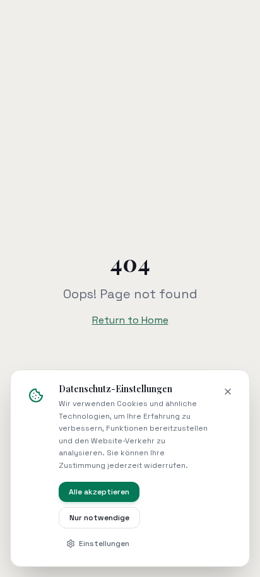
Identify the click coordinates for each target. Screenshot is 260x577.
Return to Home (130, 320)
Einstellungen (104, 544)
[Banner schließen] (228, 391)
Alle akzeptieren (99, 492)
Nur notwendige (99, 518)
